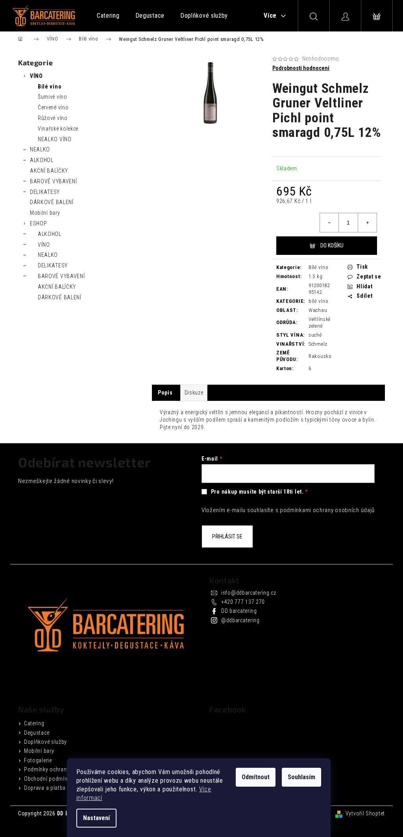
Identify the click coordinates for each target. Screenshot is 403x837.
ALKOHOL (42, 160)
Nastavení (96, 818)
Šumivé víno (52, 97)
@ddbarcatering (240, 620)
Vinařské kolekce (58, 128)
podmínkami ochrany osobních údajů (327, 510)
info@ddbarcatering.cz (248, 593)
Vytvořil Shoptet (365, 813)
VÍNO (36, 76)
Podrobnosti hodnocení (300, 68)
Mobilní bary (45, 213)
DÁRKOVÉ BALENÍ (52, 202)
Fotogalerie (38, 760)
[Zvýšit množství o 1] (367, 222)
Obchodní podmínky (48, 779)
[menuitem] (108, 15)
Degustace (36, 733)
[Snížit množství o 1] (329, 222)
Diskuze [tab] (194, 392)
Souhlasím (301, 777)
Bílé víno (49, 86)
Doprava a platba (45, 788)
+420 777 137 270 (243, 602)
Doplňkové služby (45, 742)
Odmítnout (256, 777)
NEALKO (40, 149)
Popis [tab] (165, 392)
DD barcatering (239, 611)
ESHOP (38, 223)
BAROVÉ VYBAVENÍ (53, 181)
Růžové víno (53, 118)
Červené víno (53, 107)
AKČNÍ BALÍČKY (49, 171)
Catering (34, 723)
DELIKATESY (45, 192)
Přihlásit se (227, 536)
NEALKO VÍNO (55, 139)
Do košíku (332, 245)
